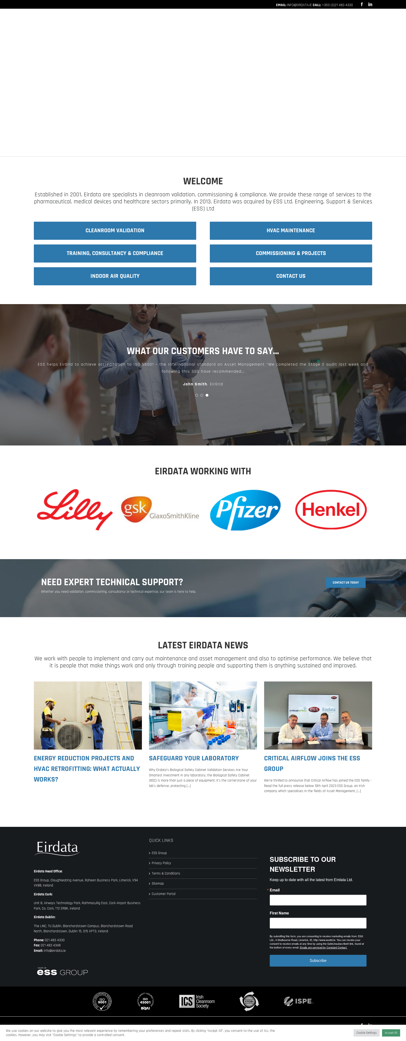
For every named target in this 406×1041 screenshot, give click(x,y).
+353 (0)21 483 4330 (337, 5)
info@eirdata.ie (299, 5)
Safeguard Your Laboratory (194, 758)
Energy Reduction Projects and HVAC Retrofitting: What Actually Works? (87, 769)
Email (275, 890)
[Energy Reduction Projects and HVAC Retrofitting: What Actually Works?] (88, 715)
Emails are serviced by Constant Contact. (323, 947)
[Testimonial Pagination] (196, 395)
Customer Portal (164, 894)
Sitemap (158, 883)
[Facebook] (362, 4)
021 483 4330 (55, 940)
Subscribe (318, 961)
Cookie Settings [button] (366, 1033)
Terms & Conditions (166, 873)
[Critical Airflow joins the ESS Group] (318, 715)
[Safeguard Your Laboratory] (203, 715)
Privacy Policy (161, 863)
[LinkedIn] (370, 4)
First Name (279, 913)
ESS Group (159, 853)
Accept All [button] (391, 1033)
